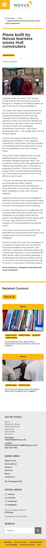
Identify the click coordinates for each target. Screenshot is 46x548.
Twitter (10, 494)
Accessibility (11, 545)
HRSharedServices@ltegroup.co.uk (21, 445)
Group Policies (35, 542)
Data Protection (27, 545)
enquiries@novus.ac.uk (15, 440)
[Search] (38, 530)
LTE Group (9, 512)
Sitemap (8, 542)
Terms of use (20, 542)
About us (9, 470)
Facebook (12, 501)
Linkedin (11, 498)
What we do (10, 461)
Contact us (10, 477)
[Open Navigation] (5, 4)
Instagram (12, 505)
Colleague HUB (14, 481)
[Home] (23, 4)
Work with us (11, 464)
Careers (8, 467)
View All (8, 297)
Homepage (9, 18)
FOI (39, 545)
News (19, 18)
